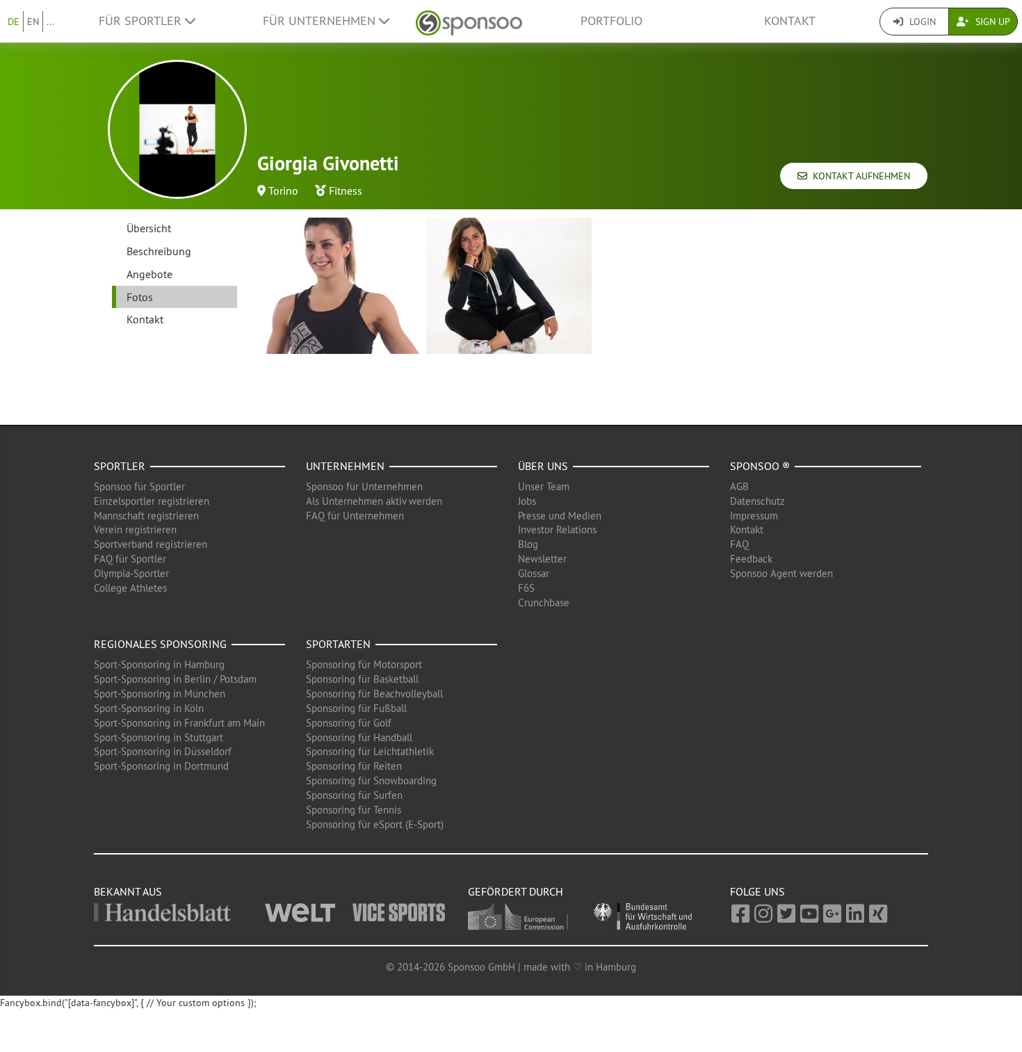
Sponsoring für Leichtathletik (370, 751)
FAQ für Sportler (130, 558)
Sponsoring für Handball (359, 737)
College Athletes (130, 587)
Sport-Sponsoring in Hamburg (159, 664)
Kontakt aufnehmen (858, 176)
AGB (739, 486)
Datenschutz (757, 501)
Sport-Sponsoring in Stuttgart (158, 737)
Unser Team (543, 486)
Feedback (751, 558)
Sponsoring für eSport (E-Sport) (375, 824)
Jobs (527, 501)
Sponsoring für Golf (348, 722)
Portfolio (611, 21)
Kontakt (790, 21)
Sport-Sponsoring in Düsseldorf (163, 751)
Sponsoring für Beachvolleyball (374, 693)
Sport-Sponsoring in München (159, 693)
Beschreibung (159, 251)
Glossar (533, 573)
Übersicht (149, 228)
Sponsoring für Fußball (356, 708)
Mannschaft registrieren (146, 515)
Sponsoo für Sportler (139, 486)
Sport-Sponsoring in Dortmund (161, 765)
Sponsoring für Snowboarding (371, 780)
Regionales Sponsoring (160, 644)
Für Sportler (142, 21)
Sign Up (991, 21)
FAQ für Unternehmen (355, 515)
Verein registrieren (135, 529)
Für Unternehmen (321, 21)
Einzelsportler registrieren (151, 501)
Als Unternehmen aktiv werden (374, 501)
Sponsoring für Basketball (362, 679)
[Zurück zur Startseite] (469, 21)
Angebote (149, 274)
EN (33, 21)
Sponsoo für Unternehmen (364, 486)
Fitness (345, 190)
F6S (526, 587)
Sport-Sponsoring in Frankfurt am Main (179, 722)
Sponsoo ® (760, 466)
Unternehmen (345, 466)
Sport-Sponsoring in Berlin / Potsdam (175, 679)
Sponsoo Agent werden (781, 573)
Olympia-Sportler (131, 573)
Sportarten (338, 644)
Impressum (754, 515)
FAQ (739, 544)
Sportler (119, 466)
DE (13, 21)
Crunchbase (543, 602)
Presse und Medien (559, 515)
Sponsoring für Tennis (353, 809)
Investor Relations (557, 529)
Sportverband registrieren (150, 544)
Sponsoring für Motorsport (364, 664)
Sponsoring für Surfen (354, 795)
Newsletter (542, 558)
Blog (528, 544)
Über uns (543, 466)
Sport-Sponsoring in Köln (149, 708)
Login (921, 21)
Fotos (140, 297)
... (50, 21)
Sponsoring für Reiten (354, 765)
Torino (283, 190)
